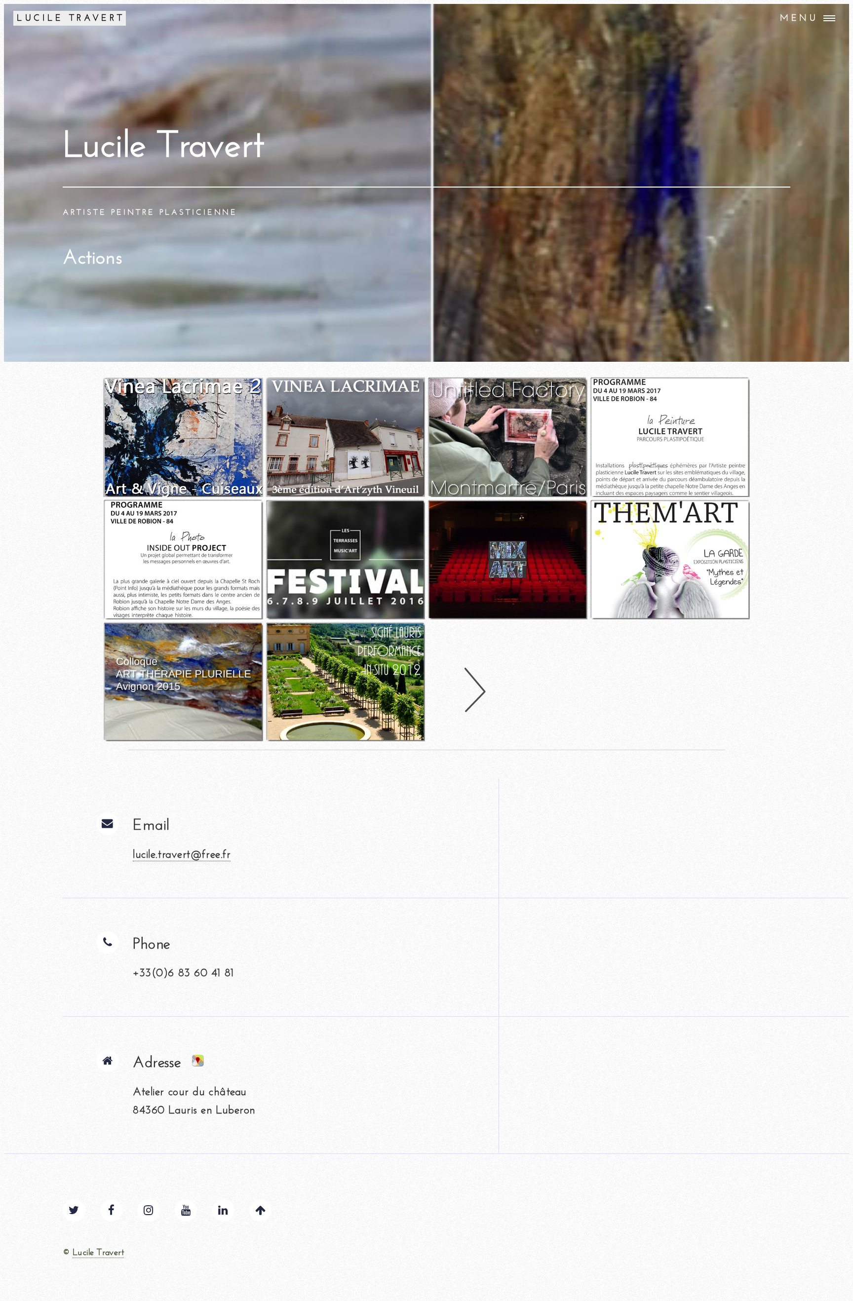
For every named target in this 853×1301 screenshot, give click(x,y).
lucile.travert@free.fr (182, 854)
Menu (799, 18)
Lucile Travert (98, 1252)
